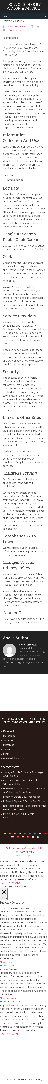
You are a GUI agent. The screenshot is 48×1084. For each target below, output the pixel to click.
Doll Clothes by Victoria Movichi (24, 6)
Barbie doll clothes (14, 758)
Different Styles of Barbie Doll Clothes (25, 801)
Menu (4, 16)
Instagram (9, 735)
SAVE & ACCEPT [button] (9, 1034)
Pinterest (8, 745)
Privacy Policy (35, 1080)
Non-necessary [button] (8, 998)
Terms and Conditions (16, 1080)
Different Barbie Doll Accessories (22, 796)
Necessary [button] (6, 962)
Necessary (8, 965)
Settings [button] (5, 883)
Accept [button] (15, 883)
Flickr (6, 754)
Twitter (7, 749)
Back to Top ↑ (24, 855)
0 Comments (14, 30)
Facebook (9, 731)
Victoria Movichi (18, 26)
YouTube (8, 740)
